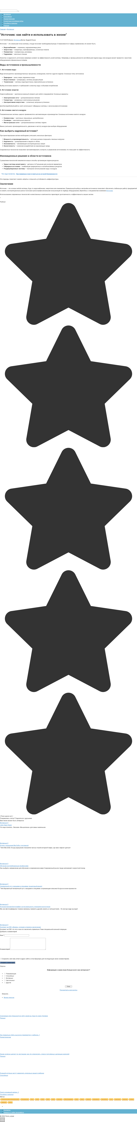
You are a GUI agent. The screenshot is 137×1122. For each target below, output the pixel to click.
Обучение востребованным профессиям (14, 866)
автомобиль (104, 1099)
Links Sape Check (6, 825)
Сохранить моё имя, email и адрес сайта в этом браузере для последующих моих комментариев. (35, 959)
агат (111, 1099)
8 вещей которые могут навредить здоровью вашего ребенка (22, 1073)
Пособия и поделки (10, 23)
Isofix (76, 1099)
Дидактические (9, 19)
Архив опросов (9, 997)
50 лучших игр (25, 1099)
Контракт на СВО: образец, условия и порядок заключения (20, 927)
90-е (32, 1099)
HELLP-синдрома (68, 1099)
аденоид (125, 1099)
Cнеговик (59, 1099)
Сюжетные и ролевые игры (13, 21)
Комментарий (5, 949)
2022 (48, 1099)
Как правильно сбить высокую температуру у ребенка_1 (20, 1035)
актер (10, 1102)
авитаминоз (96, 1099)
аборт (82, 1099)
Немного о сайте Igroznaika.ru (14, 1112)
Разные (6, 25)
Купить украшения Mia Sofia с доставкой (14, 845)
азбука (131, 1099)
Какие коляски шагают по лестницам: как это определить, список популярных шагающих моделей (34, 1054)
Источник (109, 191)
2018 (37, 1099)
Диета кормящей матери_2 (9, 1092)
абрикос (88, 1099)
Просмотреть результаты (68, 990)
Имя (2, 935)
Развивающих (11, 974)
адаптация (117, 1099)
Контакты (7, 1110)
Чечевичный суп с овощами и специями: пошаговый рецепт (21, 886)
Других (8, 983)
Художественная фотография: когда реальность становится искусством (25, 907)
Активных (9, 978)
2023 (53, 1099)
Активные (7, 14)
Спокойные (8, 17)
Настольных (10, 980)
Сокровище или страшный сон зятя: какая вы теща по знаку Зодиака (24, 1016)
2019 (42, 1099)
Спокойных (10, 976)
